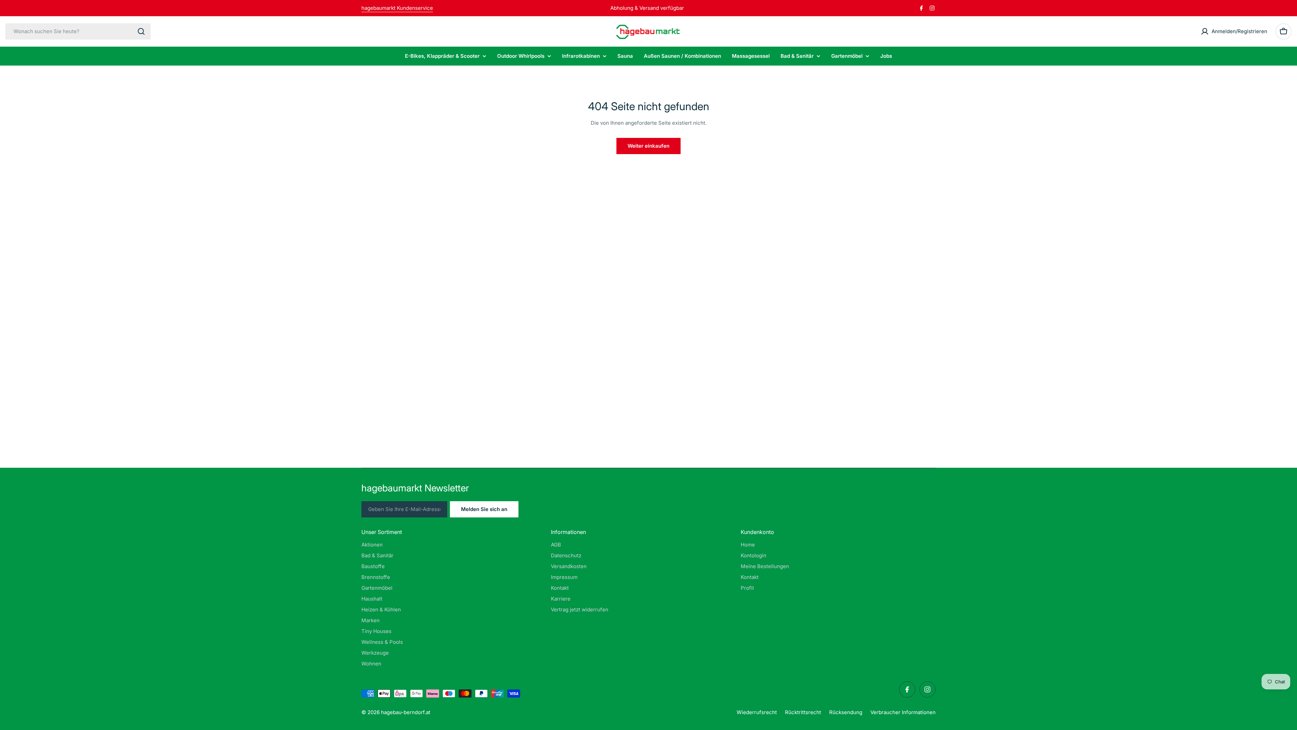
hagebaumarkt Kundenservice (397, 8)
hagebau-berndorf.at (405, 712)
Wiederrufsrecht (757, 712)
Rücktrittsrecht (803, 712)
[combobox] (78, 31)
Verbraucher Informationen (903, 712)
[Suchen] (141, 31)
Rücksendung (845, 712)
